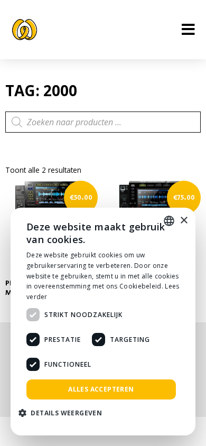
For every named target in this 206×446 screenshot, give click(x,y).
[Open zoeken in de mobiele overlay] (103, 122)
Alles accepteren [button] (101, 389)
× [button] (184, 221)
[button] (64, 413)
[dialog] (103, 321)
